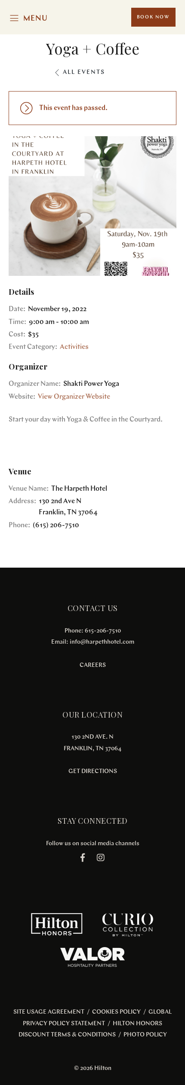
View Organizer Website (74, 397)
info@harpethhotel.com (102, 642)
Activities (74, 347)
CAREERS (93, 665)
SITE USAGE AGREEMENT (48, 1012)
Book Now (153, 17)
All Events (84, 72)
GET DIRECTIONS (92, 771)
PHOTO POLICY (145, 1035)
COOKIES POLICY (116, 1012)
